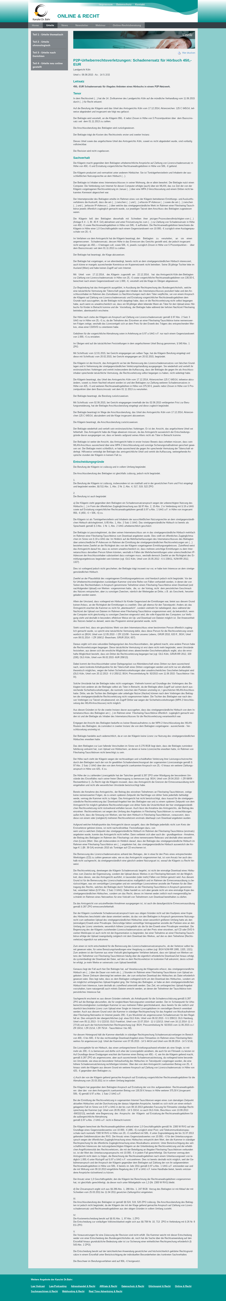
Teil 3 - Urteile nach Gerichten (44, 54)
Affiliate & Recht (108, 1286)
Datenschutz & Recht (132, 1286)
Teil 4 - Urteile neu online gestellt (48, 65)
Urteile (50, 25)
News (64, 25)
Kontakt (140, 4)
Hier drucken (188, 52)
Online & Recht (183, 1286)
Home (35, 25)
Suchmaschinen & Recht (44, 1291)
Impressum (106, 4)
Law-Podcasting (58, 1286)
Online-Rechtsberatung (127, 25)
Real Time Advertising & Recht (105, 1291)
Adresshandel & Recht (83, 1286)
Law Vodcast (38, 1286)
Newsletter (81, 25)
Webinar (100, 25)
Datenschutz (124, 4)
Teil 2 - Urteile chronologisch (41, 43)
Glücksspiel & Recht (159, 1286)
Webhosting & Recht (73, 1291)
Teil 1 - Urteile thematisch (48, 34)
